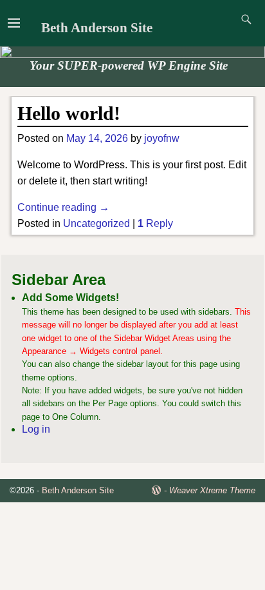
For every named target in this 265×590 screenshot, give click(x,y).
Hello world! (68, 113)
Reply (155, 223)
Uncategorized (96, 223)
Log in (36, 429)
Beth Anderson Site (96, 27)
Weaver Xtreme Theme (212, 490)
